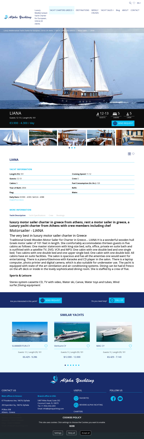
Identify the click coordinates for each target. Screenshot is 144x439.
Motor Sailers (82, 30)
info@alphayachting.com (53, 408)
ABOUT (125, 10)
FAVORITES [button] (84, 398)
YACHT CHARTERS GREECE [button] (61, 10)
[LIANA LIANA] (72, 68)
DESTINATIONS (82, 10)
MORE (72, 426)
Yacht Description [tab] (18, 215)
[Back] (130, 153)
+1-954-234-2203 (48, 406)
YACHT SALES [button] (106, 10)
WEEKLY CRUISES (95, 11)
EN (138, 3)
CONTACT (135, 10)
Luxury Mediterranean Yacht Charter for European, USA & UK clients (41, 17)
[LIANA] (43, 138)
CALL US (119, 300)
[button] (134, 3)
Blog (118, 10)
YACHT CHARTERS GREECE (65, 30)
